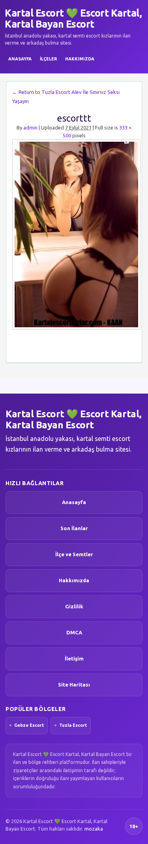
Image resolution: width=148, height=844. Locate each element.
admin (30, 127)
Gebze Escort (29, 725)
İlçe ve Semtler (74, 554)
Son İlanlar (74, 528)
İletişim (74, 658)
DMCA (74, 632)
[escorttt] (74, 234)
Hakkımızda (79, 58)
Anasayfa (20, 58)
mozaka (93, 828)
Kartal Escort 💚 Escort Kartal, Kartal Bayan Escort (73, 19)
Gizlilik (74, 606)
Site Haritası (74, 684)
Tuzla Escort (73, 725)
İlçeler (48, 58)
